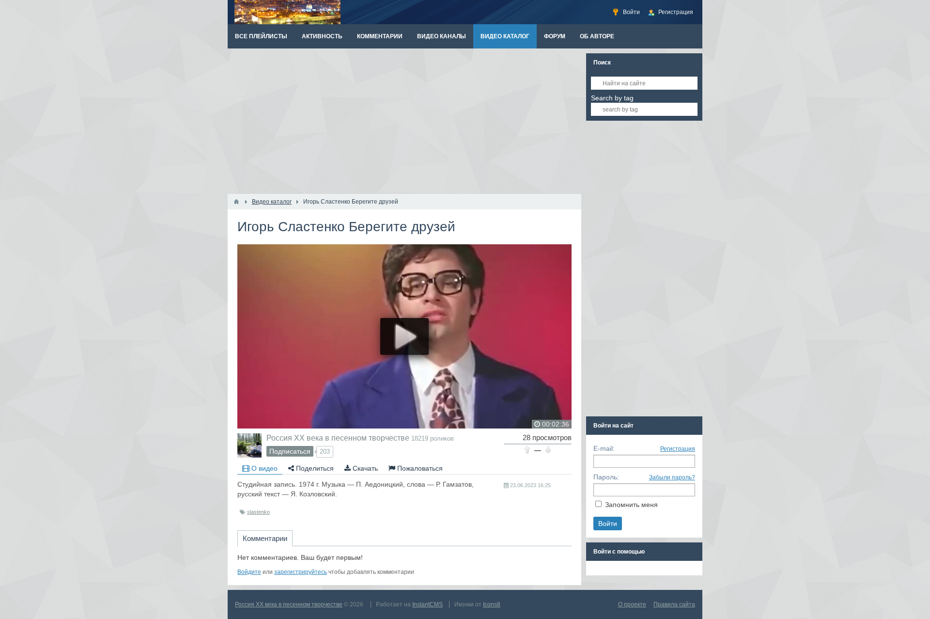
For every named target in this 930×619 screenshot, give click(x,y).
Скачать (364, 468)
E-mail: (604, 448)
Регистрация (677, 448)
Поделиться (314, 468)
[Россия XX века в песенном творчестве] (249, 445)
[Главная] (236, 201)
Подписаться (289, 451)
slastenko (258, 512)
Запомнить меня (631, 504)
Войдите (249, 572)
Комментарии (265, 538)
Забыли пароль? (672, 477)
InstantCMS (427, 604)
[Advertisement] (404, 121)
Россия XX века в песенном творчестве (337, 437)
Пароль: (606, 477)
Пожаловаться (419, 468)
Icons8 (491, 604)
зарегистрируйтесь (300, 572)
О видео (263, 468)
